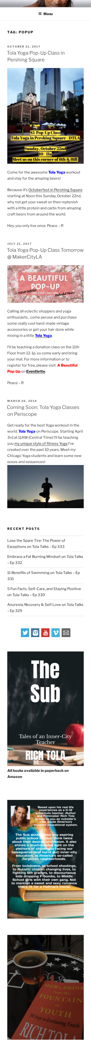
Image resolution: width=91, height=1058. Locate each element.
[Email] (66, 636)
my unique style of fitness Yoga (40, 443)
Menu (48, 14)
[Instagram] (35, 636)
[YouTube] (45, 636)
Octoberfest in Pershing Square (55, 190)
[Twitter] (25, 636)
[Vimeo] (55, 636)
